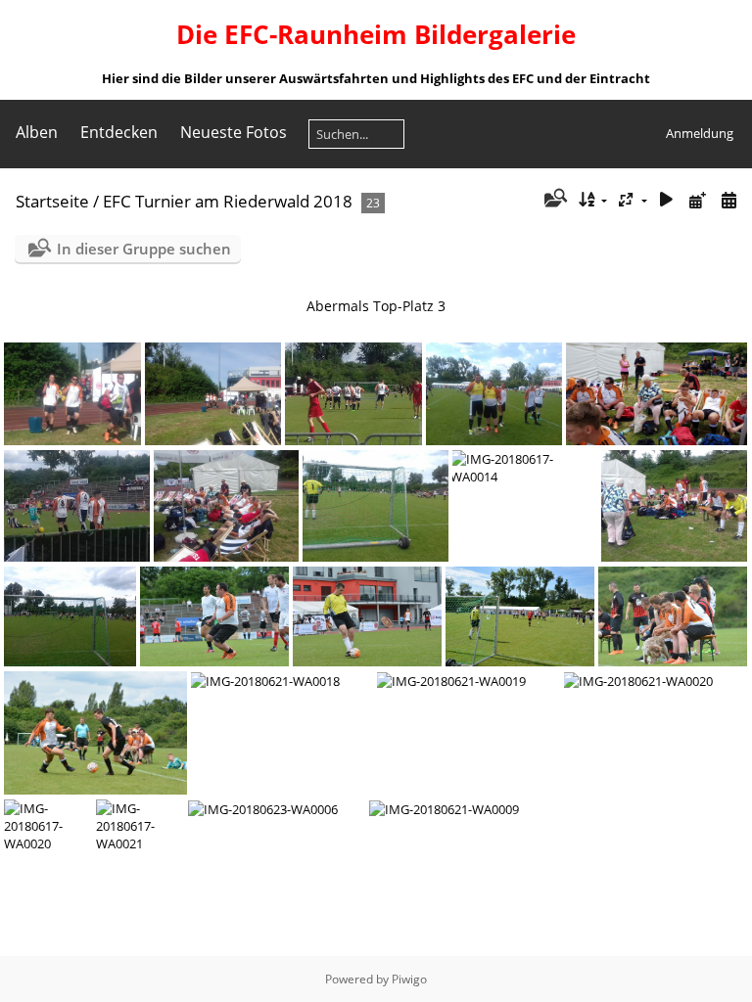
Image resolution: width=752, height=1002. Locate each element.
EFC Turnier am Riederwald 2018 (227, 201)
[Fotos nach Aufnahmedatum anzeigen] (728, 200)
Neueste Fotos (233, 132)
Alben (37, 132)
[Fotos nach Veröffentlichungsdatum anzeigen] (697, 200)
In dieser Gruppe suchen (144, 248)
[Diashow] (667, 200)
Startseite (52, 201)
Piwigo (409, 979)
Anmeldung (699, 133)
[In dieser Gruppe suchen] (553, 199)
